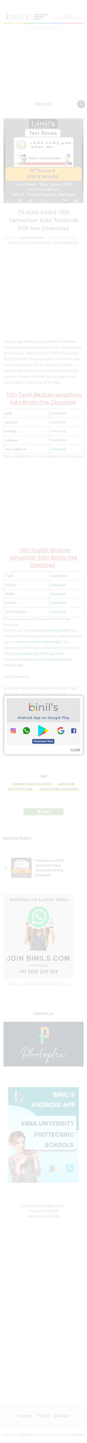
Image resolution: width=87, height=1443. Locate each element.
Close (75, 750)
